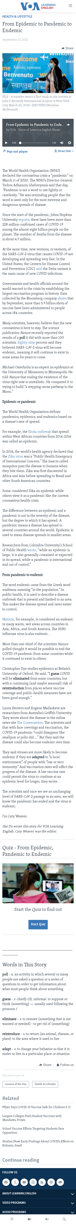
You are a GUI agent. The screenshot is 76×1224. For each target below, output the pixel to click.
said (39, 269)
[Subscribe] (60, 1182)
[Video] (29, 1219)
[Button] (67, 48)
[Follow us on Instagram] (33, 1182)
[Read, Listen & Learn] (12, 1219)
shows (62, 298)
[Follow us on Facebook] (6, 1182)
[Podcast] (51, 1182)
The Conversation (30, 723)
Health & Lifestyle (17, 17)
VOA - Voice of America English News (35, 130)
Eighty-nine (26, 343)
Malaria (8, 619)
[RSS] (42, 1182)
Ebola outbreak (39, 432)
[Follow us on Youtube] (24, 1182)
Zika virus (15, 456)
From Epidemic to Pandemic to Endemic (36, 125)
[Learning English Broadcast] (47, 1219)
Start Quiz (38, 924)
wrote (31, 550)
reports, (24, 220)
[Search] (64, 1219)
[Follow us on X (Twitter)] (15, 1182)
